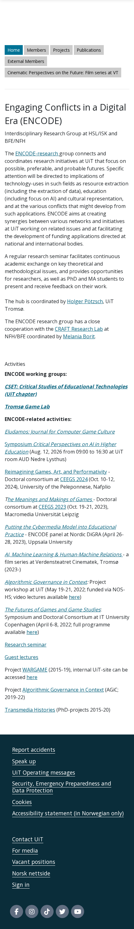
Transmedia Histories (30, 709)
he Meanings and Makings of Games (50, 499)
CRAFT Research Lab (79, 328)
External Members (25, 61)
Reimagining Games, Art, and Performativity (56, 471)
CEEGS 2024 (74, 479)
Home (13, 50)
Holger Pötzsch (85, 301)
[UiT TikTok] (47, 911)
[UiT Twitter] (62, 911)
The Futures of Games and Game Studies (53, 609)
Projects (61, 50)
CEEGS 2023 (52, 506)
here (74, 597)
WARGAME (34, 669)
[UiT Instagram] (31, 911)
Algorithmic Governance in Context (46, 582)
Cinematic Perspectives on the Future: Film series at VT (62, 72)
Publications (89, 50)
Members (36, 50)
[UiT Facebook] (16, 911)
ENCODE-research (37, 153)
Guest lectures (21, 657)
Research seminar (25, 644)
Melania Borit (79, 336)
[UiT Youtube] (77, 911)
